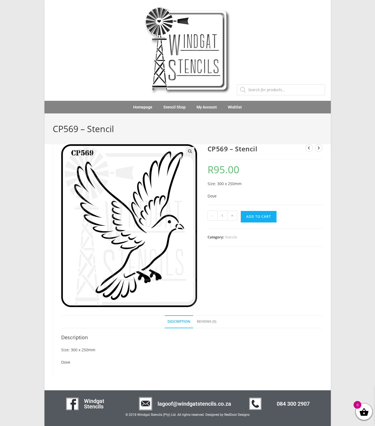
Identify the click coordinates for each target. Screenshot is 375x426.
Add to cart (258, 216)
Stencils (231, 237)
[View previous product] (309, 148)
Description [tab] (178, 321)
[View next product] (319, 148)
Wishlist (235, 107)
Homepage (142, 107)
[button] (190, 151)
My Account (207, 107)
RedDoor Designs (237, 415)
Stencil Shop (174, 107)
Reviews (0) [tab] (206, 321)
